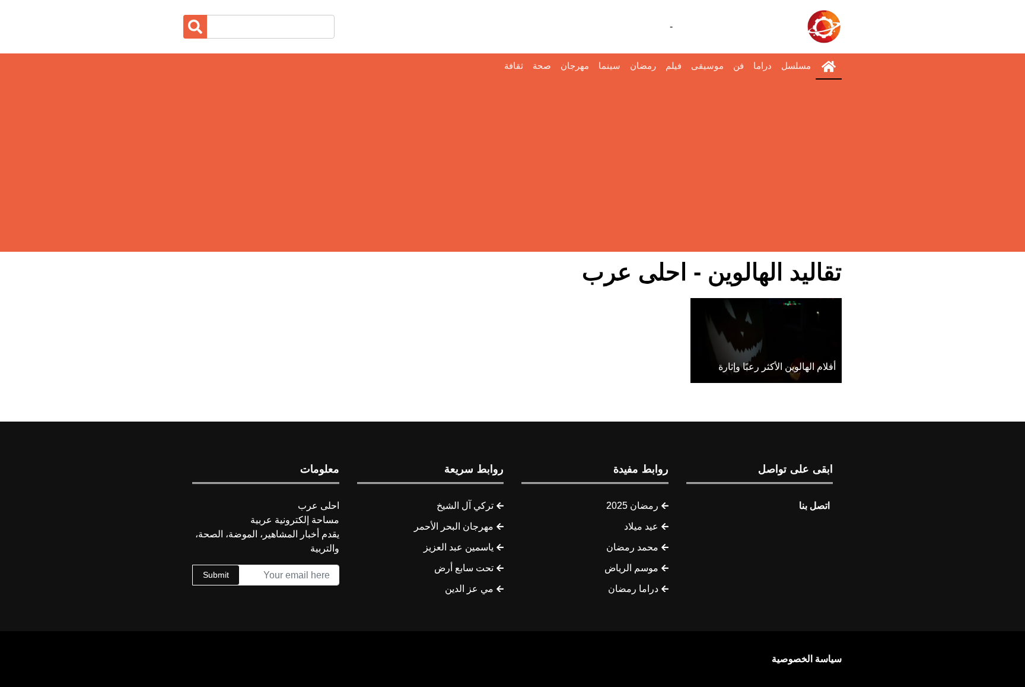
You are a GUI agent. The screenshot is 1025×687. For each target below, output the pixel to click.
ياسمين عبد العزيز (459, 547)
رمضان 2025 (632, 506)
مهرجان (575, 66)
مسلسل (796, 66)
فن (738, 66)
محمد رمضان (632, 547)
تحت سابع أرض (464, 568)
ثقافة (513, 66)
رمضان (643, 66)
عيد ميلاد (641, 526)
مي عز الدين (469, 589)
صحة (542, 66)
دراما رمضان (633, 589)
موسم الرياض (631, 568)
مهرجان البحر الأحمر (454, 526)
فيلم (674, 66)
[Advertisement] (512, 169)
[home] (829, 66)
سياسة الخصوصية (807, 659)
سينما (609, 66)
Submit (216, 575)
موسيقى (707, 66)
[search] (195, 27)
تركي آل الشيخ (465, 506)
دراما (762, 66)
